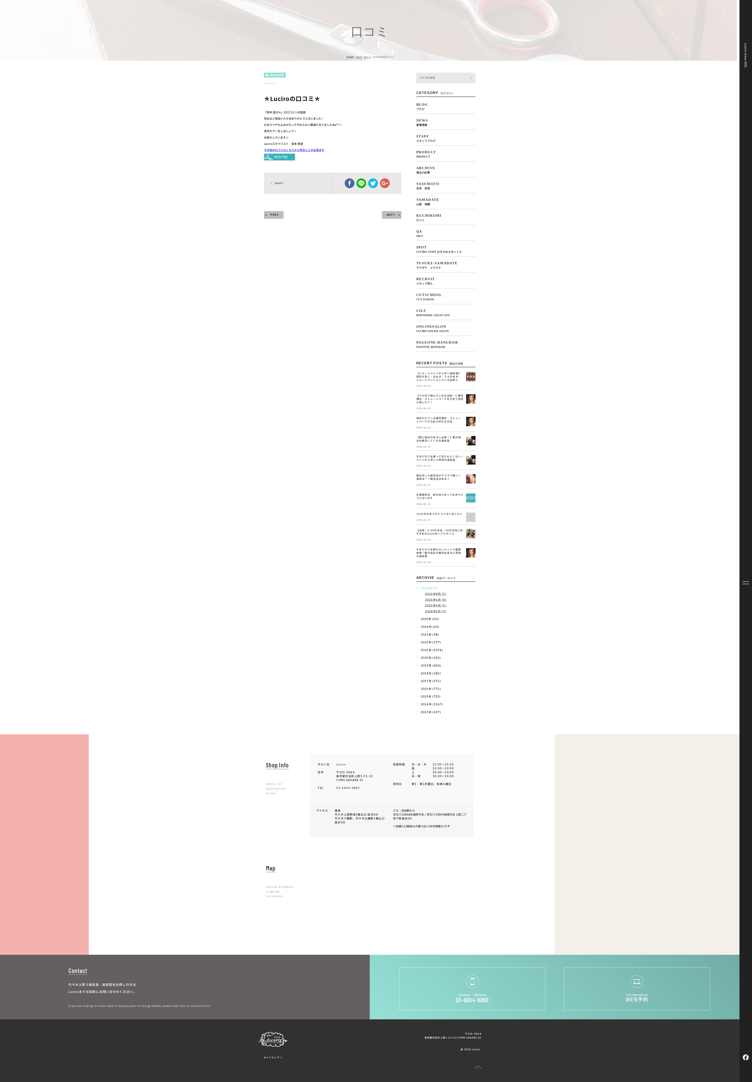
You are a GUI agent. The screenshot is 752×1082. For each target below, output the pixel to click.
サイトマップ (271, 1057)
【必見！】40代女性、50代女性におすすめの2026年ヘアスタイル (439, 532)
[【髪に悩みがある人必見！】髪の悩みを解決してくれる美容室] (470, 440)
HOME (350, 56)
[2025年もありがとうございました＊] (470, 517)
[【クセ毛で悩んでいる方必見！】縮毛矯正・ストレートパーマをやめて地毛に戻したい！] (470, 399)
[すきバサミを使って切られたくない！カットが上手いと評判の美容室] (470, 460)
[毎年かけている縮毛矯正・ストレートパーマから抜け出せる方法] (470, 421)
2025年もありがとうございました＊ (439, 514)
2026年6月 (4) (436, 600)
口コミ (367, 56)
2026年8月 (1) (435, 594)
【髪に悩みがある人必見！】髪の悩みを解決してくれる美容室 (438, 439)
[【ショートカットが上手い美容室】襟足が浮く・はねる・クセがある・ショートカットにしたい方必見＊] (470, 376)
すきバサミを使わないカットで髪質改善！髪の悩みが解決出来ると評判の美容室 (438, 553)
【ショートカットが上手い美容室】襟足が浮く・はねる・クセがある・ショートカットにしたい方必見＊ (438, 377)
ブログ (359, 56)
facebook (349, 183)
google (385, 183)
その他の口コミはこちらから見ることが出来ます (294, 150)
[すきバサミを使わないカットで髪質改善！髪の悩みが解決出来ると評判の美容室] (470, 553)
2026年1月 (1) (435, 611)
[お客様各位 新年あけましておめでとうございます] (470, 498)
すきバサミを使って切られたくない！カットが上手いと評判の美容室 (440, 458)
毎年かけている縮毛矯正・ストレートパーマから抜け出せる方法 (438, 420)
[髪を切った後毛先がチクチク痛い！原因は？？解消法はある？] (470, 479)
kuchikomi (276, 75)
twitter (373, 183)
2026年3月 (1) (435, 606)
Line (361, 183)
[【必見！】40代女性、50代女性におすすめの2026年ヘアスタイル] (470, 533)
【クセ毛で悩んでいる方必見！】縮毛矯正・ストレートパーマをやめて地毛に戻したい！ (440, 399)
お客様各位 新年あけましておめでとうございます (440, 496)
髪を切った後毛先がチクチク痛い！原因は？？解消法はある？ (438, 477)
